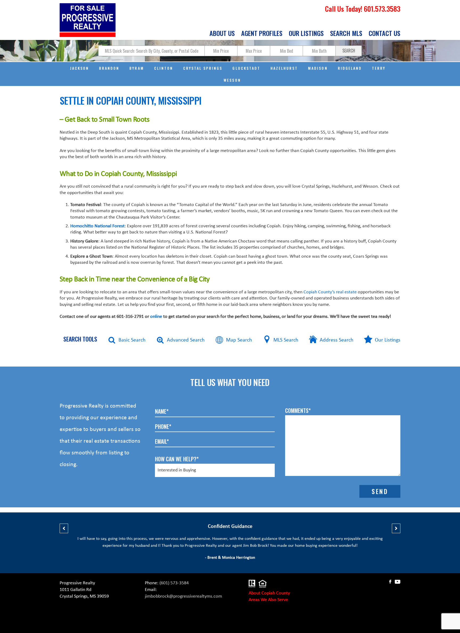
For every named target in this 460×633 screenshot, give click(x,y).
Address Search (337, 340)
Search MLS (346, 34)
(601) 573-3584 (174, 583)
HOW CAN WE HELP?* (177, 459)
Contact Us (384, 34)
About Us (222, 34)
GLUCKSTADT (246, 68)
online (156, 316)
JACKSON (79, 68)
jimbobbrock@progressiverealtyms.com (183, 596)
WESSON (232, 80)
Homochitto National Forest (97, 226)
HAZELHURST (284, 68)
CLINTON (163, 68)
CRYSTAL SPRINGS (203, 68)
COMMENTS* (298, 410)
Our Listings (306, 34)
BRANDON (109, 68)
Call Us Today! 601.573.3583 (362, 8)
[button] (64, 528)
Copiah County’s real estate (330, 292)
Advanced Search (186, 340)
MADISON (317, 68)
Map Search (239, 340)
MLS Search (285, 340)
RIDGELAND (350, 68)
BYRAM (136, 68)
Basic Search (132, 340)
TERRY (378, 68)
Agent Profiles (261, 34)
